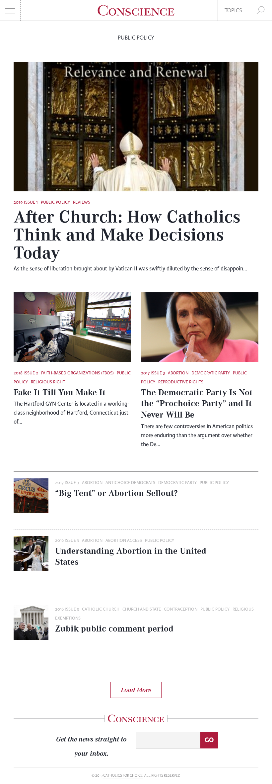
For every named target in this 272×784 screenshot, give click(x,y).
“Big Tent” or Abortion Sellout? (116, 493)
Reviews (81, 202)
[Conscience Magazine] (136, 13)
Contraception (180, 609)
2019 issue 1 (26, 202)
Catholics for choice (123, 775)
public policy (55, 202)
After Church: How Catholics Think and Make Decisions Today (127, 234)
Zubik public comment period (114, 628)
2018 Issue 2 (26, 373)
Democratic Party (210, 373)
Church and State (141, 609)
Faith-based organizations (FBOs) (77, 373)
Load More (136, 689)
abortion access (123, 540)
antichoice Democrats (130, 483)
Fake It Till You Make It (59, 392)
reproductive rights (180, 382)
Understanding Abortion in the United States (130, 556)
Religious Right (48, 382)
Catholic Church (100, 609)
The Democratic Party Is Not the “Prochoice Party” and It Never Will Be (196, 403)
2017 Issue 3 (153, 373)
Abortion (178, 373)
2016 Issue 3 (67, 540)
